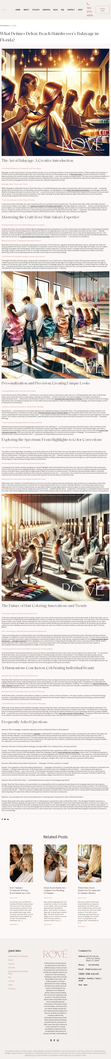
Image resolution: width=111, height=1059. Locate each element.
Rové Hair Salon (76, 174)
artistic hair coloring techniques (77, 190)
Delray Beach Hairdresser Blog (18, 972)
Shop (80, 10)
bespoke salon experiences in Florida (68, 399)
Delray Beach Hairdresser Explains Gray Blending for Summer (55, 890)
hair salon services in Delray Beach (71, 713)
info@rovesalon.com (93, 969)
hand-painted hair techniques (68, 752)
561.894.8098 (93, 964)
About (26, 10)
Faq (9, 977)
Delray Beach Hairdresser (18, 956)
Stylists (35, 10)
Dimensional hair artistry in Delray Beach (53, 413)
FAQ (62, 10)
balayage (36, 734)
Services (46, 10)
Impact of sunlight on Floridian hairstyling (46, 206)
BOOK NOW (102, 9)
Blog (55, 10)
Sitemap (11, 988)
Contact (71, 10)
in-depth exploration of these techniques (35, 236)
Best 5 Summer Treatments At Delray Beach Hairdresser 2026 (20, 890)
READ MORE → (14, 924)
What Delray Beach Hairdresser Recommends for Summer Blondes (89, 890)
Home (18, 10)
